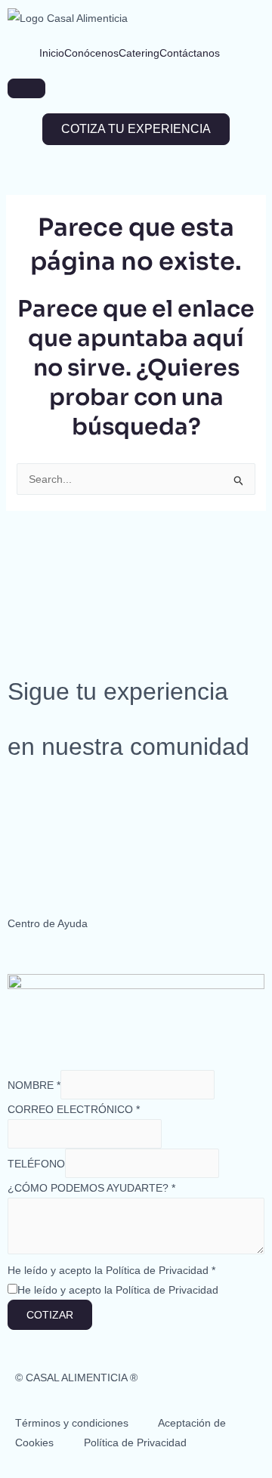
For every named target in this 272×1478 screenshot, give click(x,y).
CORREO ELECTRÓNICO (74, 1109)
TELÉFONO (36, 1164)
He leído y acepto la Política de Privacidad (111, 1270)
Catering (139, 53)
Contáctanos (189, 53)
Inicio (51, 53)
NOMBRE (34, 1085)
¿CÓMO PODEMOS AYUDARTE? (91, 1188)
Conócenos (91, 53)
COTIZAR (49, 1315)
